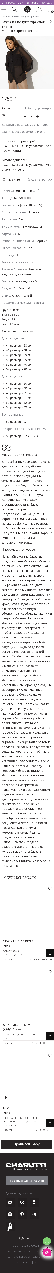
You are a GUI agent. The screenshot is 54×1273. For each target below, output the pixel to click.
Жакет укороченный (14, 950)
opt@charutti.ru (27, 1238)
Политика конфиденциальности (27, 1256)
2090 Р (12, 946)
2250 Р (12, 1029)
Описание (11, 179)
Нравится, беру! (27, 1144)
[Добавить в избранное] (50, 21)
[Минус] (25, 116)
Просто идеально (13, 954)
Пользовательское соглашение (27, 1251)
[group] (27, 2)
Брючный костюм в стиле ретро (20, 1117)
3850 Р (12, 1112)
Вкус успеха (9, 1038)
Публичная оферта (27, 1262)
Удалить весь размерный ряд (23, 132)
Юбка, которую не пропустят (19, 1034)
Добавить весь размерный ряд (25, 125)
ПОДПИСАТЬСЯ (13, 146)
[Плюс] (37, 116)
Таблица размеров (38, 108)
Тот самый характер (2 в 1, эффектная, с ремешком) (24, 1123)
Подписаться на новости (27, 1180)
